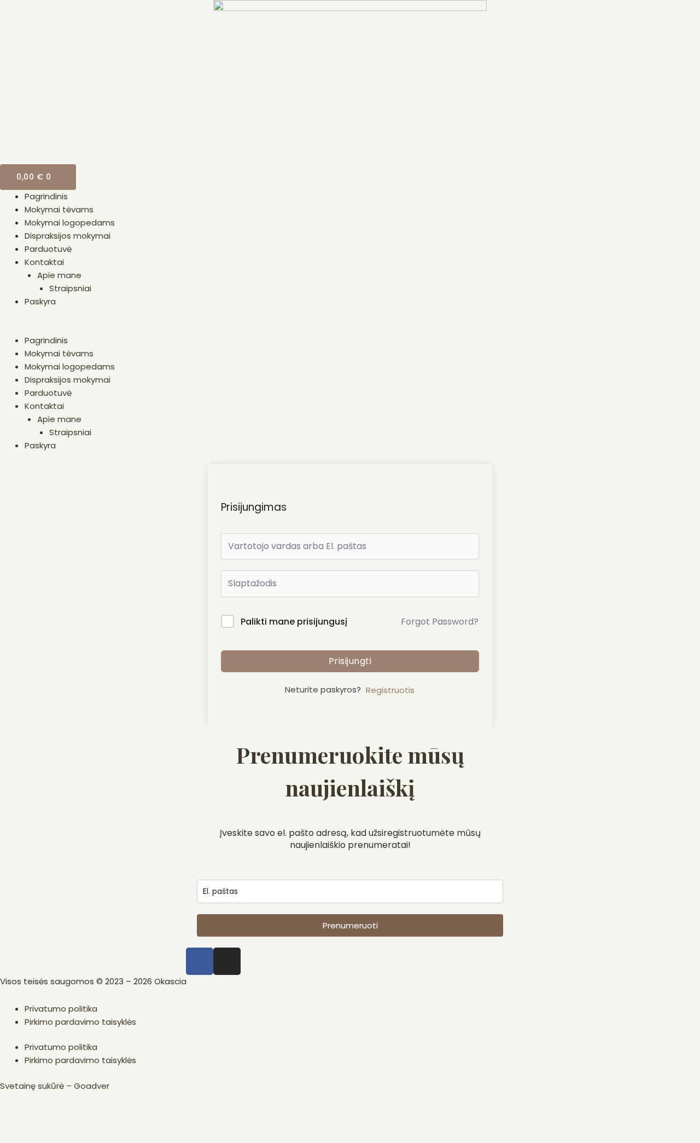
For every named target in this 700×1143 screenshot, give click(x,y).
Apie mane (59, 275)
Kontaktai (44, 262)
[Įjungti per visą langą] (86, 1116)
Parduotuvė (48, 249)
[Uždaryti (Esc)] (16, 1116)
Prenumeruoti (350, 925)
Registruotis (390, 690)
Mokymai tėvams (59, 209)
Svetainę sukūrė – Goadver (54, 1086)
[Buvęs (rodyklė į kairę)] (16, 1134)
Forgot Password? (440, 621)
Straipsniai (70, 288)
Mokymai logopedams (70, 222)
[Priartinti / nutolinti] (121, 1116)
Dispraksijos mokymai (67, 235)
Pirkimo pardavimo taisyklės (80, 1021)
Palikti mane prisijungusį (294, 621)
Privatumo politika (61, 1008)
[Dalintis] (51, 1116)
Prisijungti (350, 661)
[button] (350, 327)
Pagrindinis (46, 196)
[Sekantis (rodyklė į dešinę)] (51, 1134)
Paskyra (40, 301)
